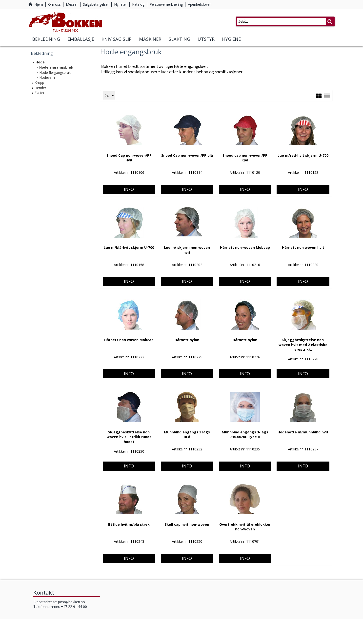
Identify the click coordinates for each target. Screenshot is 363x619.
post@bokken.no (71, 602)
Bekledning (46, 39)
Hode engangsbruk (56, 67)
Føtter (39, 92)
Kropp (39, 82)
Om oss (54, 4)
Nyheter (120, 4)
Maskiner (150, 39)
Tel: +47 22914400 (65, 30)
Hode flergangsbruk (55, 72)
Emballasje (80, 39)
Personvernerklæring (166, 4)
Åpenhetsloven (200, 4)
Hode (40, 62)
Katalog (138, 4)
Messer (72, 4)
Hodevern (47, 77)
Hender (40, 87)
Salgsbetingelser (96, 4)
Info (129, 189)
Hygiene (231, 39)
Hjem (38, 4)
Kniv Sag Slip (116, 39)
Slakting (179, 39)
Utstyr (206, 39)
